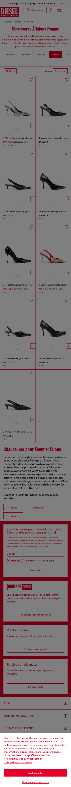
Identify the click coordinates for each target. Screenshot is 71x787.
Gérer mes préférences (29, 755)
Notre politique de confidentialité (21, 758)
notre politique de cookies (18, 762)
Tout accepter (35, 773)
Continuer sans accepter (35, 782)
